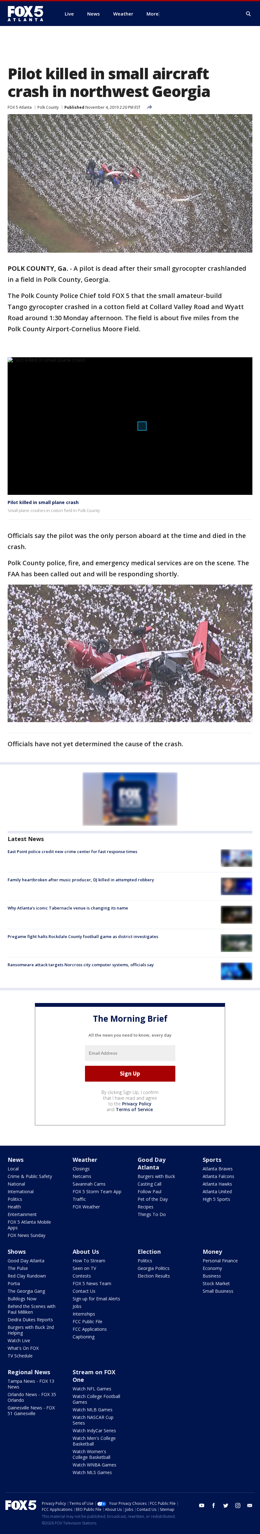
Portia (14, 1283)
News (15, 1159)
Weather (85, 1159)
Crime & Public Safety (30, 1176)
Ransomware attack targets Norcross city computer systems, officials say (81, 965)
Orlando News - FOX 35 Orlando (32, 1397)
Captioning (83, 1337)
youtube (202, 1505)
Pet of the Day (153, 1199)
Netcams (82, 1176)
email (250, 1505)
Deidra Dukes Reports (30, 1320)
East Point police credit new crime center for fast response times (72, 851)
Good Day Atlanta (152, 1163)
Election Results (154, 1276)
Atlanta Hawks (217, 1184)
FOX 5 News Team (92, 1283)
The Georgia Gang (26, 1291)
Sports (212, 1159)
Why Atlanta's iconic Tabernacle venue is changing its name (68, 908)
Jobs (77, 1306)
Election (149, 1251)
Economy (212, 1268)
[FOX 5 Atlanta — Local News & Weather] (28, 13)
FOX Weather (86, 1207)
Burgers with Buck (156, 1176)
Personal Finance (220, 1261)
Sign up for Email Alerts (96, 1299)
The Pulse (18, 1268)
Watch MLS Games (92, 1472)
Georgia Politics (154, 1268)
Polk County (48, 107)
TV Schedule (20, 1356)
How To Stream (89, 1261)
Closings (81, 1169)
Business (212, 1276)
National (16, 1184)
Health (14, 1207)
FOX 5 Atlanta (20, 107)
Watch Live (19, 1340)
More (152, 13)
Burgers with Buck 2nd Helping (31, 1330)
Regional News (29, 1372)
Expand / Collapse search (248, 14)
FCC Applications (90, 1329)
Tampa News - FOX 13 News (31, 1384)
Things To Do (152, 1214)
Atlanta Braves (218, 1169)
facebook (214, 1505)
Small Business (218, 1291)
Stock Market (216, 1283)
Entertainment (22, 1214)
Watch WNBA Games (94, 1465)
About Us (86, 1251)
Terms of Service (134, 1109)
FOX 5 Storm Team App (97, 1191)
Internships (84, 1314)
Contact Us (84, 1291)
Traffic (79, 1199)
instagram (238, 1505)
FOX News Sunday (26, 1235)
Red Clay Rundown (27, 1276)
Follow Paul (149, 1191)
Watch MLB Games (93, 1410)
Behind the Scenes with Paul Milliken (31, 1309)
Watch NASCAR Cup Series (93, 1420)
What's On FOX (23, 1348)
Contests (82, 1276)
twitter (226, 1505)
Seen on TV (84, 1268)
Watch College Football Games (96, 1399)
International (21, 1191)
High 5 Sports (216, 1199)
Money (212, 1251)
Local (13, 1169)
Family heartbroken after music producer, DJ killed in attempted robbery (81, 880)
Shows (17, 1251)
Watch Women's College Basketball (91, 1454)
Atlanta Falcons (218, 1176)
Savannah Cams (89, 1184)
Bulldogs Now (22, 1299)
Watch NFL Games (92, 1389)
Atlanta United (217, 1191)
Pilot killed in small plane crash (43, 502)
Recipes (145, 1207)
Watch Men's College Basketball (94, 1441)
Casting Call (149, 1184)
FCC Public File (87, 1321)
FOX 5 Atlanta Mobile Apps (29, 1225)
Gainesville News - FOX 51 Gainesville (31, 1410)
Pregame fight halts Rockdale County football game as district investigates (83, 936)
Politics (15, 1199)
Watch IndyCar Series (94, 1430)
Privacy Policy (137, 1104)
